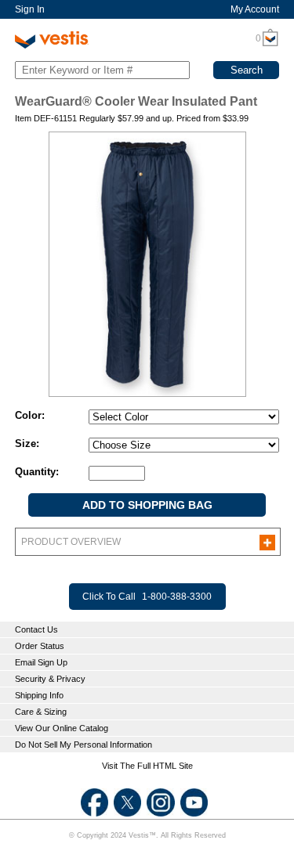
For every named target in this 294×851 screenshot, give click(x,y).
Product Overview (71, 541)
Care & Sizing (41, 711)
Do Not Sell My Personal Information (83, 744)
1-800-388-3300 (177, 596)
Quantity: (37, 472)
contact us (36, 629)
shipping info (39, 695)
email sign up (41, 662)
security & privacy (50, 678)
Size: (27, 443)
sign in (30, 9)
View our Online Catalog (61, 728)
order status (39, 646)
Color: (30, 415)
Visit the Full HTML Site (147, 765)
